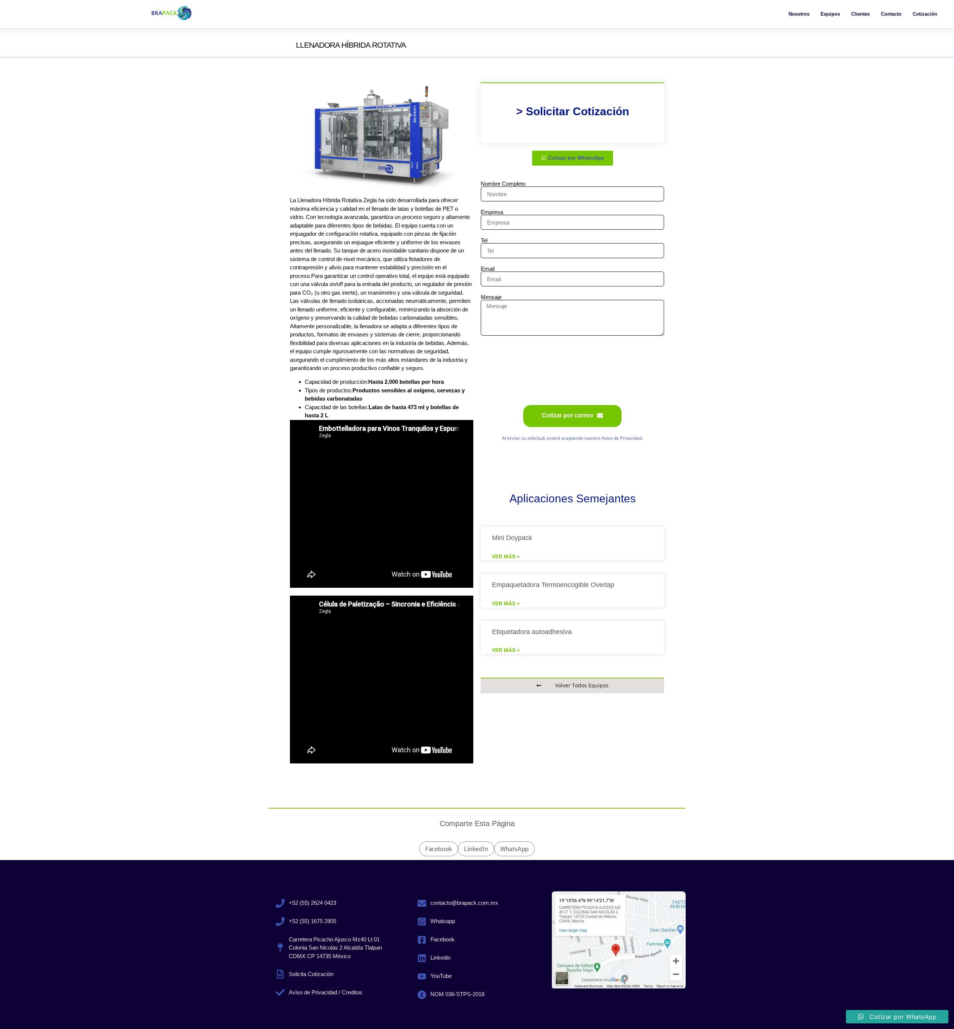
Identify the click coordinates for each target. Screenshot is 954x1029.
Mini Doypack (512, 538)
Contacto (891, 14)
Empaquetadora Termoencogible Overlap (553, 585)
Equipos (830, 14)
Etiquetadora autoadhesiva (532, 632)
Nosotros (799, 14)
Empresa (492, 212)
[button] (438, 848)
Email (488, 269)
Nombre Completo (503, 183)
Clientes (860, 14)
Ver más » (506, 556)
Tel (484, 240)
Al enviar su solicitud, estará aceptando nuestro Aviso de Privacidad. (572, 438)
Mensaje (491, 297)
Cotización (925, 14)
